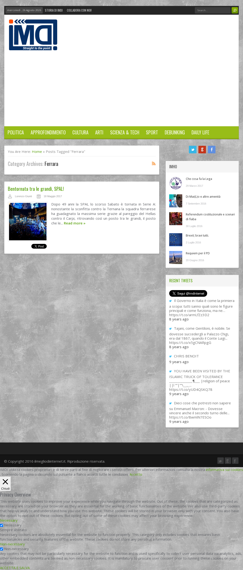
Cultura (80, 132)
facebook (211, 149)
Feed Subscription (154, 163)
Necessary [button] (9, 520)
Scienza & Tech (124, 132)
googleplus (202, 149)
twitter (192, 149)
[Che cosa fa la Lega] (175, 183)
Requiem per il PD (198, 253)
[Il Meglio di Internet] (33, 45)
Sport (152, 132)
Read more (74, 223)
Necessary (13, 525)
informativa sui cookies (224, 469)
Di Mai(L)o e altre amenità (203, 196)
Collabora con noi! (79, 10)
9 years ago (179, 361)
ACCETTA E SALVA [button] (15, 567)
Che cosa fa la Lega (199, 179)
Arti (99, 132)
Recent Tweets (180, 280)
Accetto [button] (136, 474)
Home (37, 151)
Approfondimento (48, 132)
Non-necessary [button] (12, 544)
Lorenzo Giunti (23, 196)
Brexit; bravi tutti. (197, 235)
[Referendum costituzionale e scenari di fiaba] (175, 218)
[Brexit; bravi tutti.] (175, 239)
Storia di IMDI (54, 10)
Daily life (200, 132)
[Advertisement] (121, 86)
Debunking (175, 132)
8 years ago (179, 319)
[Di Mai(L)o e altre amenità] (175, 200)
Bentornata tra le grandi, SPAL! (36, 188)
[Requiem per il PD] (175, 257)
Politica (16, 132)
